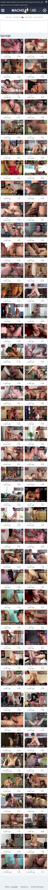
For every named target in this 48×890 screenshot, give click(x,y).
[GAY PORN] (40, 10)
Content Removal (37, 887)
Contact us (24, 887)
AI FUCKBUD (38, 17)
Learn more (24, 5)
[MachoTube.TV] (24, 10)
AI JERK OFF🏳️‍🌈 (18, 17)
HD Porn (28, 17)
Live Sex (8, 17)
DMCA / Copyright (11, 887)
